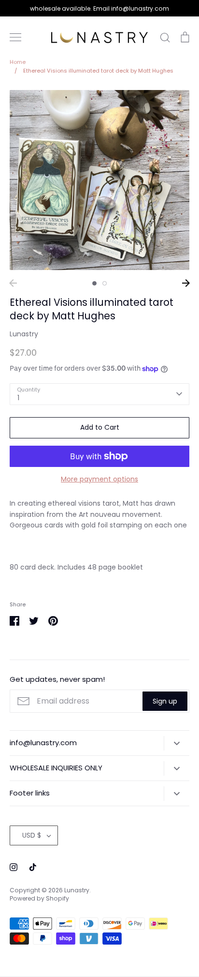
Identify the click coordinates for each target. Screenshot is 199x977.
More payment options (99, 479)
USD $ (31, 835)
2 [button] (104, 283)
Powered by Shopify (39, 898)
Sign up (165, 701)
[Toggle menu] (15, 37)
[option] (99, 180)
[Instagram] (13, 867)
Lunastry (24, 334)
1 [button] (94, 283)
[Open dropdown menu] (176, 743)
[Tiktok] (33, 867)
